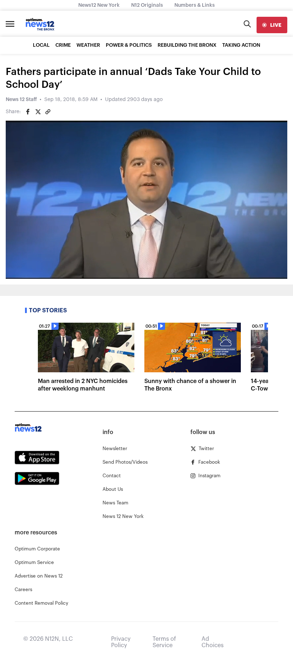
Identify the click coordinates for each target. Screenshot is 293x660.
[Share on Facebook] (28, 112)
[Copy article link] (48, 112)
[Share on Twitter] (38, 112)
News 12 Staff (21, 99)
